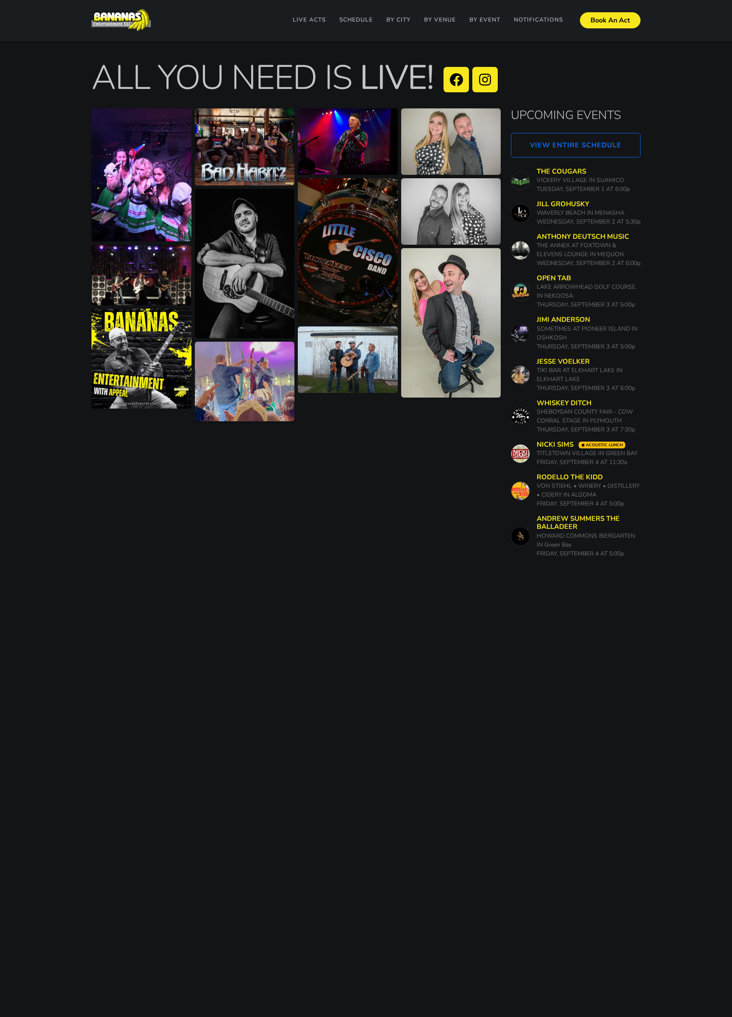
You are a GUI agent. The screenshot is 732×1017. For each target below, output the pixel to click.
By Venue (440, 20)
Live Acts (309, 20)
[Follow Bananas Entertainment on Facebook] (456, 79)
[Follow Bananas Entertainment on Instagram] (485, 79)
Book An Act (610, 20)
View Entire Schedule (575, 145)
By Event (484, 20)
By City (398, 20)
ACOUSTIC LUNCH (604, 445)
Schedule (356, 20)
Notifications (538, 20)
